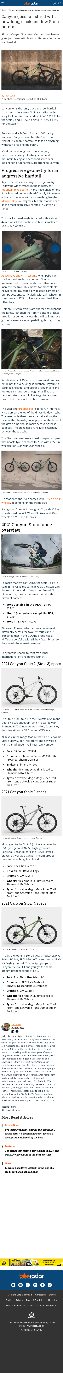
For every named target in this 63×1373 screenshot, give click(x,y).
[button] (31, 252)
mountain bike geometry (16, 189)
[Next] (55, 248)
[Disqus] (31, 1218)
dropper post (26, 408)
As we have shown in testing (18, 275)
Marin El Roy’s (10, 201)
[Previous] (7, 248)
